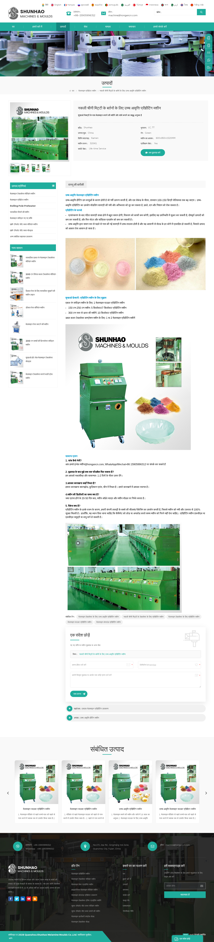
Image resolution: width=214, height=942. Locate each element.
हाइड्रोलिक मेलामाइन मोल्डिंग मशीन (84, 890)
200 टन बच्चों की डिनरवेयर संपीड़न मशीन (40, 342)
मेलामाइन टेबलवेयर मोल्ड (80, 922)
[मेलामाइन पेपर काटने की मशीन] (16, 327)
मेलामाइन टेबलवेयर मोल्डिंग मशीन (22, 193)
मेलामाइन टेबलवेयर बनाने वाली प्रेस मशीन (39, 376)
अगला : (77, 717)
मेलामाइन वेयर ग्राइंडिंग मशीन (82, 884)
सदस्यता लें (185, 894)
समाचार (132, 26)
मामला (108, 26)
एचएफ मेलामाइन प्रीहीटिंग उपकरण (95, 708)
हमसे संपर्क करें (160, 26)
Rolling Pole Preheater (23, 205)
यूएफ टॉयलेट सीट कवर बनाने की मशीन (85, 911)
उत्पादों (63, 26)
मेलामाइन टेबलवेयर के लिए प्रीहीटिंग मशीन (183, 617)
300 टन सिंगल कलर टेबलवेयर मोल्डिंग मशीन (41, 276)
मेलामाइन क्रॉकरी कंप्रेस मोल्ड (82, 916)
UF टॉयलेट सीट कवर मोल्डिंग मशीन (24, 224)
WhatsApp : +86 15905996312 (40, 849)
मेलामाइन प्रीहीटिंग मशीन (80, 874)
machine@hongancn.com (123, 15)
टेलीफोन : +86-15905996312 (38, 845)
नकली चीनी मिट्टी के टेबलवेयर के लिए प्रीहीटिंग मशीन (143, 617)
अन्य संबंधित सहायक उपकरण (21, 236)
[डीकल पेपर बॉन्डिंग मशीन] (16, 310)
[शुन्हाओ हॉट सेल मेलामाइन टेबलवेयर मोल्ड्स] (16, 360)
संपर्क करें (126, 895)
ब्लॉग (10, 938)
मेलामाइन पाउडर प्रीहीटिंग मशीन (79, 622)
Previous (7, 793)
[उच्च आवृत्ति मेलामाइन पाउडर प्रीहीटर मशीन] (130, 782)
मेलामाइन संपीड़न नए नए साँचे (21, 218)
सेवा (85, 26)
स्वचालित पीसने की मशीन (19, 212)
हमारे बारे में (37, 26)
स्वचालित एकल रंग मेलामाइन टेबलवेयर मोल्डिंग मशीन (40, 259)
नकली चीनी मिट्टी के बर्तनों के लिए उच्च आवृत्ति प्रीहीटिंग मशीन (102, 654)
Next (206, 793)
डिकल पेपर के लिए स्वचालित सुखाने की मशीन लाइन (40, 292)
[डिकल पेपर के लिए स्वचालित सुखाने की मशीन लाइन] (16, 294)
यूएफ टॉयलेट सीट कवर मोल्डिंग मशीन (85, 906)
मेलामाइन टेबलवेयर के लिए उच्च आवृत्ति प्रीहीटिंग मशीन (98, 617)
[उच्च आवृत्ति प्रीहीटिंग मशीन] (83, 782)
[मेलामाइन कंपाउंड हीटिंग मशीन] (177, 782)
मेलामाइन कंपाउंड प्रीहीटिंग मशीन (108, 622)
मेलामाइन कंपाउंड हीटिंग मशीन (177, 808)
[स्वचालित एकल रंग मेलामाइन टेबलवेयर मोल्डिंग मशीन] (16, 260)
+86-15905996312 (84, 15)
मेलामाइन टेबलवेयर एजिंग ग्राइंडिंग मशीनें (86, 900)
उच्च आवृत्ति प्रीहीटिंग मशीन (83, 808)
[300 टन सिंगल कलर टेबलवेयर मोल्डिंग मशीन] (16, 277)
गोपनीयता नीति (128, 911)
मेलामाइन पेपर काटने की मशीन (37, 324)
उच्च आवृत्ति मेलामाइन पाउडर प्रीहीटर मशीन (130, 808)
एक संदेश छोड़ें (185, 938)
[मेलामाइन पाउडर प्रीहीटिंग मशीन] (36, 782)
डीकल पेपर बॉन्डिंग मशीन (35, 307)
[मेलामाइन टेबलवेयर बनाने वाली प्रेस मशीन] (16, 377)
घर (13, 26)
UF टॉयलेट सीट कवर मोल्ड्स (21, 230)
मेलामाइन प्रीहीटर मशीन (87, 91)
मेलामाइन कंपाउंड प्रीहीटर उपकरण (84, 895)
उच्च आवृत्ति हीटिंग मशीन (89, 717)
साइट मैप (126, 900)
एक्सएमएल (126, 906)
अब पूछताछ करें (154, 152)
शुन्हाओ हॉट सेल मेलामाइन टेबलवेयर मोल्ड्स (39, 359)
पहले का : (77, 708)
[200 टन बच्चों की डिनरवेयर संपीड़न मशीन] (16, 344)
